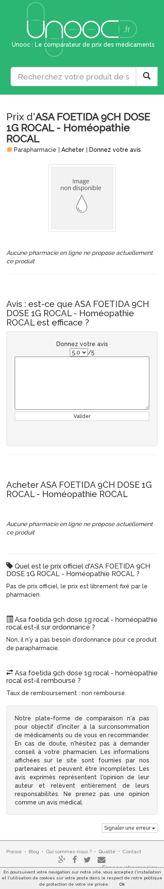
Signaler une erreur (128, 828)
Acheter (72, 149)
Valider (82, 416)
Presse (14, 852)
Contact (131, 852)
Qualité (107, 852)
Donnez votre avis (115, 149)
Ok (122, 884)
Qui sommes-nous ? (69, 852)
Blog (34, 852)
